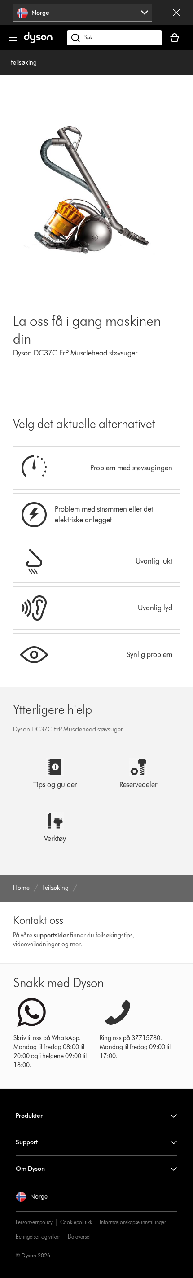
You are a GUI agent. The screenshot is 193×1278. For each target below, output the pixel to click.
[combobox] (82, 13)
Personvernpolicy (34, 1222)
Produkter (29, 1116)
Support (27, 1142)
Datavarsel (79, 1236)
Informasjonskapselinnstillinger (133, 1222)
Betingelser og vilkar (38, 1236)
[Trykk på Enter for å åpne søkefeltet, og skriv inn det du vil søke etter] (114, 37)
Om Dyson (30, 1169)
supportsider (51, 935)
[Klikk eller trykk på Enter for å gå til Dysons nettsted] (38, 41)
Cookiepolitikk (76, 1222)
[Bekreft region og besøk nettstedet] (176, 12)
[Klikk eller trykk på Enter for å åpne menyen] (13, 38)
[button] (32, 1196)
